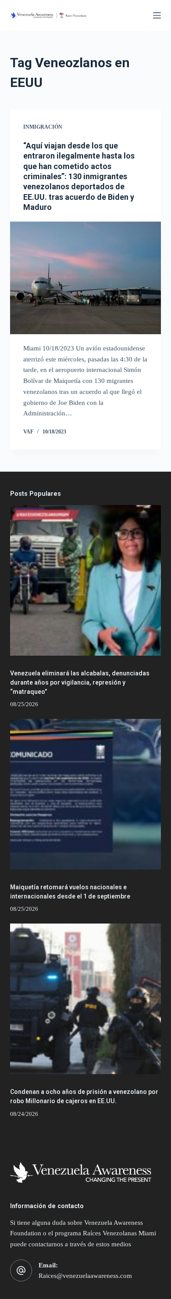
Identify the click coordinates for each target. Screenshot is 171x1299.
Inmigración (42, 127)
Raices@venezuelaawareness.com (85, 1275)
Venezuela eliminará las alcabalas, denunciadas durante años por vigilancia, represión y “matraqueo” (80, 682)
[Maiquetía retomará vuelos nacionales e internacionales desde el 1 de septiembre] (85, 794)
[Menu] (157, 15)
